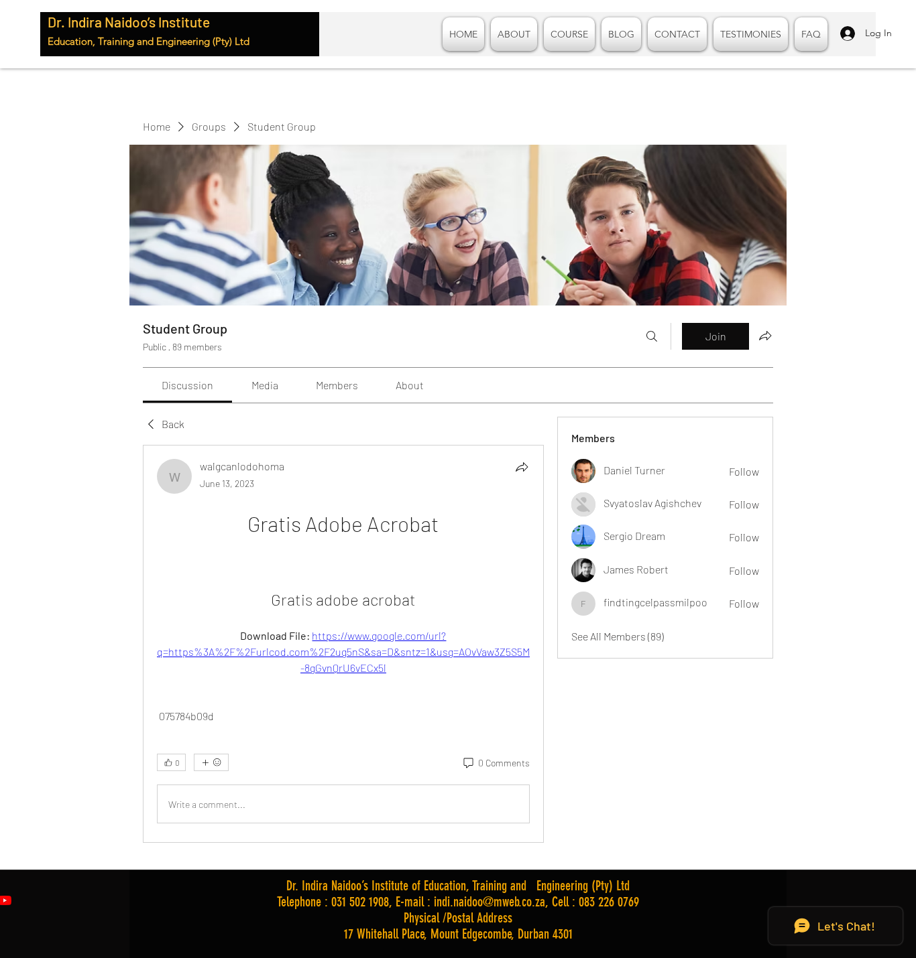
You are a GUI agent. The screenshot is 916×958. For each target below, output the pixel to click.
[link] (187, 385)
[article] (343, 644)
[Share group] (765, 336)
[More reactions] (211, 762)
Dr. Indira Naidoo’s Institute (129, 21)
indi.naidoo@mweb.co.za (489, 902)
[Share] (522, 467)
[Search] (652, 336)
